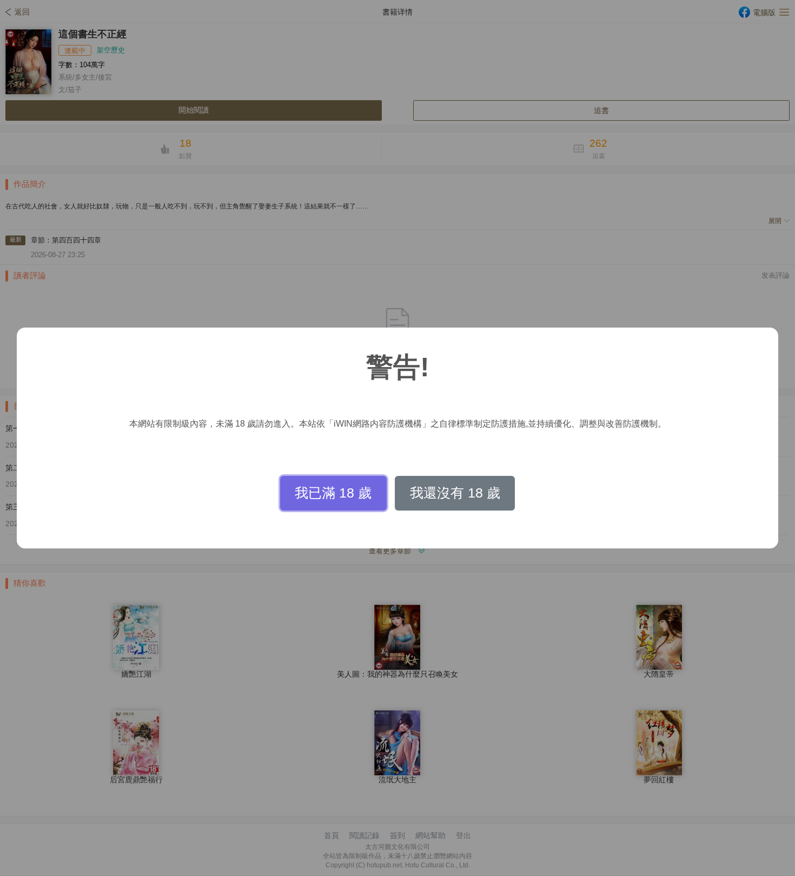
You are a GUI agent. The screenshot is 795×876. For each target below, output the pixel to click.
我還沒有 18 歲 (455, 492)
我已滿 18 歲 (333, 492)
